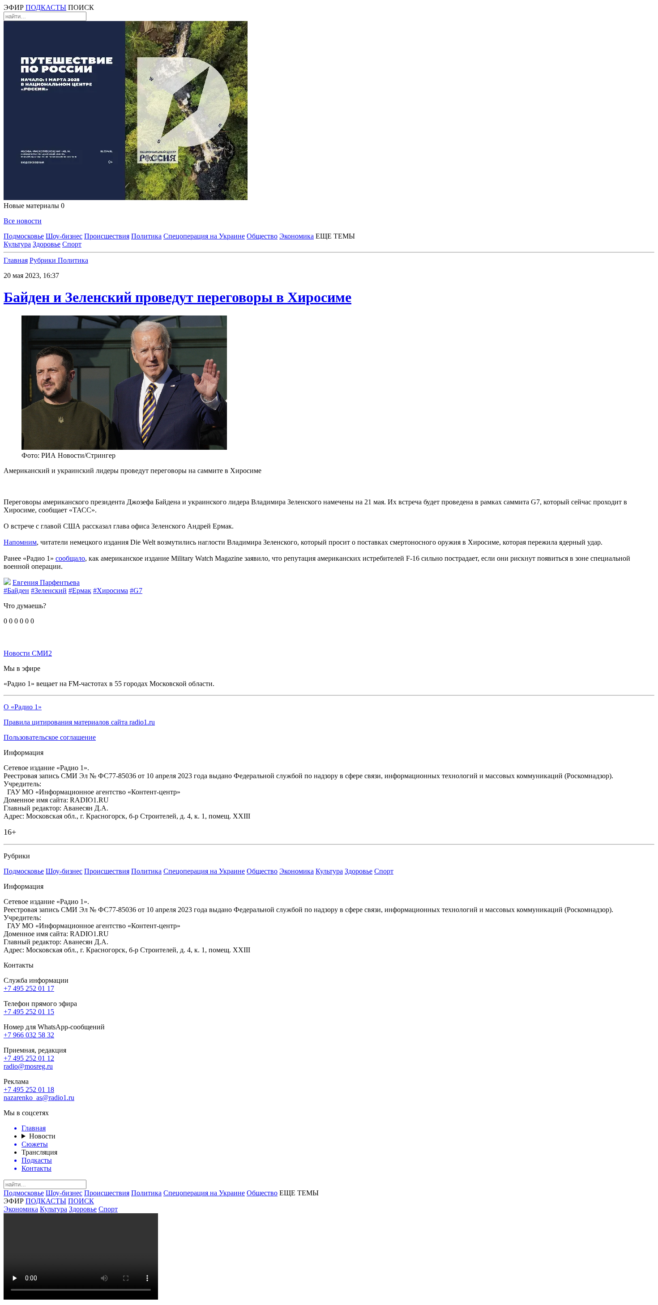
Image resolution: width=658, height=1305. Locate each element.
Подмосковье (24, 236)
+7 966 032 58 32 (29, 1035)
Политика (146, 236)
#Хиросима (110, 590)
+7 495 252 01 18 (29, 1089)
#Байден (16, 590)
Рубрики (44, 260)
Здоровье (46, 244)
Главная (16, 260)
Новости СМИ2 (28, 653)
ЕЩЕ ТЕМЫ (335, 236)
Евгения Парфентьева (46, 582)
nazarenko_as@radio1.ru (39, 1097)
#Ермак (79, 590)
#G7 (136, 590)
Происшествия (106, 236)
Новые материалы (34, 205)
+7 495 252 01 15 (29, 1011)
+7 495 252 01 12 (29, 1058)
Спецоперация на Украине (204, 236)
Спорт (71, 244)
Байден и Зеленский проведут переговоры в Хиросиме (177, 297)
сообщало (70, 558)
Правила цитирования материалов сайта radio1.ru (79, 722)
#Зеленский (49, 590)
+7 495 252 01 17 (29, 988)
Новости (42, 1136)
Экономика (296, 236)
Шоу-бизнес (64, 236)
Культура (17, 244)
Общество (262, 236)
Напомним (20, 542)
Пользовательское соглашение (50, 737)
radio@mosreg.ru (28, 1066)
